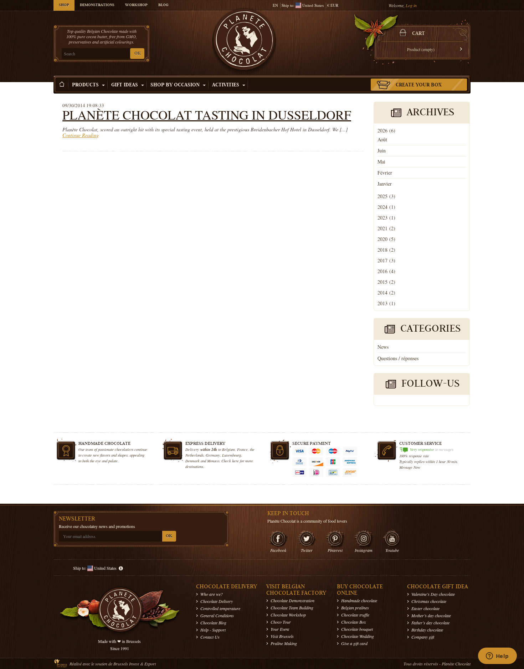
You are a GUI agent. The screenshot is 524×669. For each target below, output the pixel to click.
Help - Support (213, 630)
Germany (213, 455)
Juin (381, 150)
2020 (386, 239)
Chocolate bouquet (357, 629)
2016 (386, 271)
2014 (386, 292)
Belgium (228, 449)
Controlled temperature (220, 608)
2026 (386, 130)
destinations (194, 466)
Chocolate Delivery (216, 601)
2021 (386, 228)
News (383, 346)
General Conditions (217, 615)
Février (384, 172)
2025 (386, 196)
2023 (386, 217)
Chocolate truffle (355, 615)
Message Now (409, 467)
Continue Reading (80, 135)
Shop (64, 5)
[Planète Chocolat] (244, 41)
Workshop (136, 5)
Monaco (213, 460)
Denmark (192, 460)
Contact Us (210, 637)
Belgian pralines (355, 607)
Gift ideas (125, 85)
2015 (386, 281)
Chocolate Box (353, 622)
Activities (226, 85)
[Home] (62, 85)
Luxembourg (231, 455)
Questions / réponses (397, 358)
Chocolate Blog (213, 622)
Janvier (384, 183)
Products (86, 85)
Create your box (419, 85)
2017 (386, 260)
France (242, 449)
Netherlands (194, 455)
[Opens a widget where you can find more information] (497, 656)
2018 (386, 249)
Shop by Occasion (175, 85)
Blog (163, 5)
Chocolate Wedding (357, 636)
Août (382, 139)
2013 (386, 303)
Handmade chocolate (359, 600)
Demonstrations (97, 5)
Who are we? (211, 594)
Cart (418, 34)
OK (137, 53)
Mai (381, 161)
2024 (386, 206)
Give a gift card (354, 643)
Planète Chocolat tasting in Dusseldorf (206, 114)
